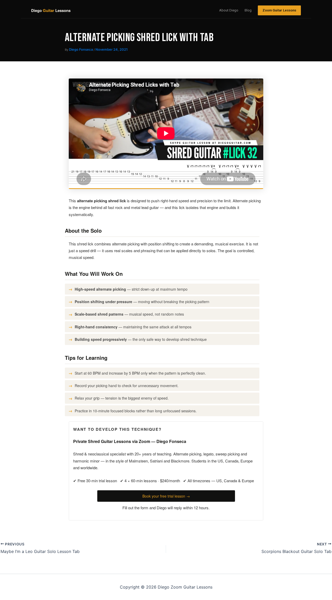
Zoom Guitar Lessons (279, 10)
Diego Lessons (51, 10)
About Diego (228, 10)
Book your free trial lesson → (166, 496)
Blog (248, 10)
